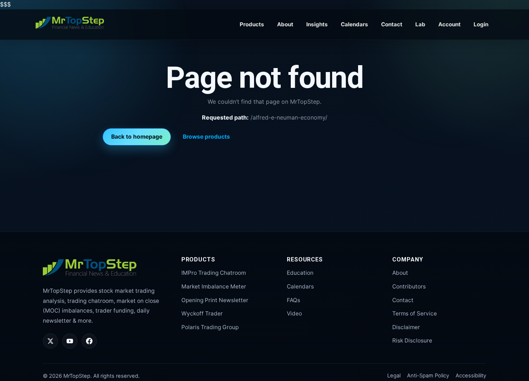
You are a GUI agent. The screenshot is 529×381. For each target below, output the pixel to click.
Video (294, 313)
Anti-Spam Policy (428, 375)
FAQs (293, 300)
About (285, 24)
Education (300, 272)
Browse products (206, 136)
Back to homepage (136, 136)
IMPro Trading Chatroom (213, 272)
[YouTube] (69, 341)
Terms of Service (414, 313)
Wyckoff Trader (202, 313)
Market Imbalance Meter (213, 286)
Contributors (409, 286)
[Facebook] (89, 341)
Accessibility (471, 375)
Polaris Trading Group (210, 327)
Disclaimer (406, 327)
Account (449, 24)
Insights (317, 24)
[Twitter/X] (50, 341)
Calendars (354, 24)
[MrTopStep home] (70, 23)
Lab (420, 24)
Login (481, 24)
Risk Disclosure (412, 340)
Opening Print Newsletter (214, 300)
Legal (394, 375)
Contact (391, 24)
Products (252, 24)
